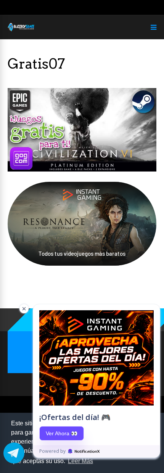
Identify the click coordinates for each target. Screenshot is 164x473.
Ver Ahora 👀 (61, 433)
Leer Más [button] (80, 461)
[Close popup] (24, 308)
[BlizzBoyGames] (21, 30)
